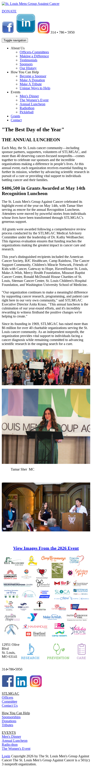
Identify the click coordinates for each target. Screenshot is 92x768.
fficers (8, 697)
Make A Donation (32, 80)
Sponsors (26, 64)
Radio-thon (10, 744)
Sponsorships (11, 717)
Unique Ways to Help (35, 88)
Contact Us (10, 705)
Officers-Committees (34, 52)
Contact (16, 120)
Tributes (7, 725)
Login (6, 756)
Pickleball (26, 112)
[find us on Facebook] (8, 32)
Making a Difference (34, 56)
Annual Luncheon (32, 104)
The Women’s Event (34, 100)
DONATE (9, 11)
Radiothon (27, 108)
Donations (9, 721)
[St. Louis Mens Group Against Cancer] (30, 4)
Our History (28, 68)
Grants (15, 116)
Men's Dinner (29, 96)
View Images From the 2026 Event (46, 548)
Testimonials (28, 60)
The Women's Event (16, 748)
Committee (9, 701)
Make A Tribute (31, 84)
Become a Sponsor (33, 76)
